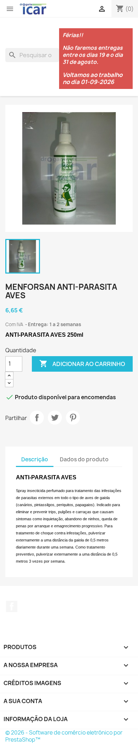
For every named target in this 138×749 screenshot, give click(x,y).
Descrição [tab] (34, 459)
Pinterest (73, 418)
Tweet (55, 418)
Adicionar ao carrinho (82, 363)
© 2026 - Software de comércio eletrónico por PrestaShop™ (63, 736)
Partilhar (37, 418)
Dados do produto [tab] (84, 459)
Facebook (11, 606)
